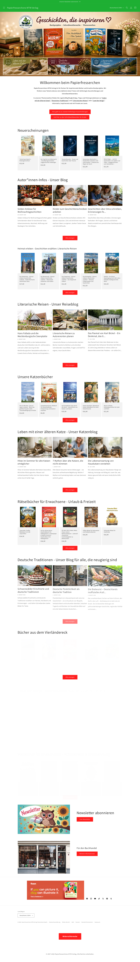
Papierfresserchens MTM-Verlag (29, 922)
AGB (73, 922)
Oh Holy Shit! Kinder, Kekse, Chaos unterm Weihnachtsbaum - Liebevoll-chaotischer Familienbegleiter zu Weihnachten (70, 534)
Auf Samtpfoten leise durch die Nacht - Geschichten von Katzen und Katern (69, 407)
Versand (78, 922)
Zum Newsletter (85, 819)
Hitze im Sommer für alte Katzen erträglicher (34, 462)
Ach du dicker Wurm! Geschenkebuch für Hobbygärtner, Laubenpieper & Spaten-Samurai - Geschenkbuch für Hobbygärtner (49, 534)
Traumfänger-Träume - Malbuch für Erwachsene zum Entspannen (91, 786)
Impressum (97, 922)
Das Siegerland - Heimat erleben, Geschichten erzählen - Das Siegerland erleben (69, 279)
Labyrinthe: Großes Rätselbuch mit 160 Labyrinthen (25, 532)
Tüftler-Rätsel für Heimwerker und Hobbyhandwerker (91, 531)
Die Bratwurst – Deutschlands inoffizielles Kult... (103, 590)
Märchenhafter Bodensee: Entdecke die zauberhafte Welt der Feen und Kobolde (90, 662)
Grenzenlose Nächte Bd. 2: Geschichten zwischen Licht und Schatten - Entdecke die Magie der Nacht (91, 161)
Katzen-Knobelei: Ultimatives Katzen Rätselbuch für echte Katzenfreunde (91, 407)
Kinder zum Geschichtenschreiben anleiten (70, 210)
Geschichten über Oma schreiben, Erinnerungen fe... (105, 210)
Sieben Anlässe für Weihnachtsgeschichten (30, 210)
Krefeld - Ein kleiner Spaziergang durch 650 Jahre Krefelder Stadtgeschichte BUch (112, 279)
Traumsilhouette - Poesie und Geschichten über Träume (70, 160)
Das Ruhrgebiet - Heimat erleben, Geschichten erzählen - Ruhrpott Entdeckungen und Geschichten (90, 280)
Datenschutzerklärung (54, 922)
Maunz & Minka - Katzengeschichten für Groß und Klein (111, 407)
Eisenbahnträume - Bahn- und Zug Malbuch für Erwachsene (69, 786)
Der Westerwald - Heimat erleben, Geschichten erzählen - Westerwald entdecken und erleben (47, 279)
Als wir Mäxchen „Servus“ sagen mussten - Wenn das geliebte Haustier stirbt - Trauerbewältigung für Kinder (28, 408)
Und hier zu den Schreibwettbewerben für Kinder (70, 117)
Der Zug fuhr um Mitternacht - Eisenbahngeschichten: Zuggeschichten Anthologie (49, 160)
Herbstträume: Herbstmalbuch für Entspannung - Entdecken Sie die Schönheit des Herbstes (28, 787)
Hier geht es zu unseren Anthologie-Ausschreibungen (70, 112)
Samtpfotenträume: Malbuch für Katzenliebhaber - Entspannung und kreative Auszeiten (49, 408)
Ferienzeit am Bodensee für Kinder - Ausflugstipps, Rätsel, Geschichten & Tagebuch (69, 663)
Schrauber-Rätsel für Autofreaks (109, 531)
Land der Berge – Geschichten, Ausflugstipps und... (33, 723)
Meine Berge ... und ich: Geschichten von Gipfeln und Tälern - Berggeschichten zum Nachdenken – (112, 161)
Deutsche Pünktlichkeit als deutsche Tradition (66, 590)
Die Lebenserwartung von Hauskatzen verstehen (101, 462)
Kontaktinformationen (87, 922)
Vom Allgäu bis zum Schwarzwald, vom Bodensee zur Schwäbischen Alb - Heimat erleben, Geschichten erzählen (28, 664)
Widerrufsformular (70, 936)
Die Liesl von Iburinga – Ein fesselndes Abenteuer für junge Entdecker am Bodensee (48, 663)
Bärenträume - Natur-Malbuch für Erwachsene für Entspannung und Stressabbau (112, 787)
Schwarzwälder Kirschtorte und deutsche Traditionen (33, 590)
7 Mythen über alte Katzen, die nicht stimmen (68, 462)
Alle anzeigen (70, 238)
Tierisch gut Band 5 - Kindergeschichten (25, 160)
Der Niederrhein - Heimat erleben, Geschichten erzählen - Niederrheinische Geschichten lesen (27, 279)
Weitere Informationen (87, 854)
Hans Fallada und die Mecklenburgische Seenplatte (32, 335)
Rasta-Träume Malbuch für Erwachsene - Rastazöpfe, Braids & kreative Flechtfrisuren (48, 787)
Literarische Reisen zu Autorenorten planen (64, 335)
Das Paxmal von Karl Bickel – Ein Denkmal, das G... (104, 335)
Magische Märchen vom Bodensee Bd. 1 (110, 662)
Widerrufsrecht (66, 922)
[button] (4, 8)
